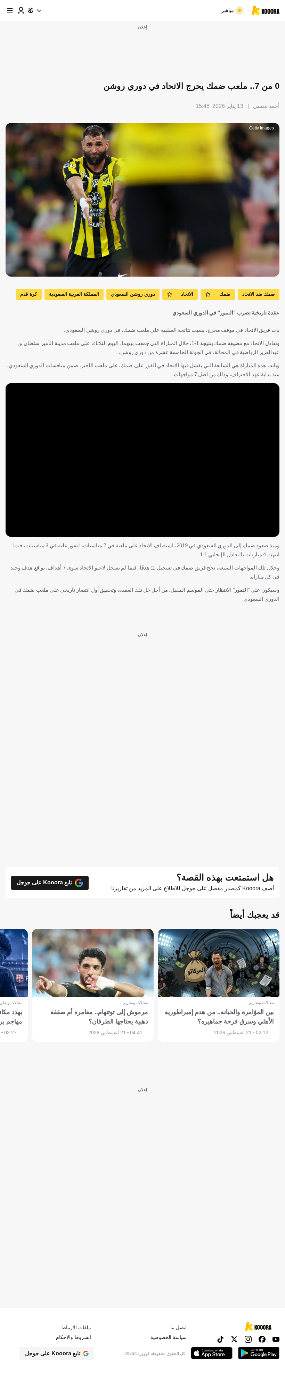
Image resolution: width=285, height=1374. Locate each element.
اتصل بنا (178, 1327)
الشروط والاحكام (73, 1337)
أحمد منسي (266, 106)
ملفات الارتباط (76, 1327)
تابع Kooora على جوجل (44, 882)
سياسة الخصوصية (168, 1337)
